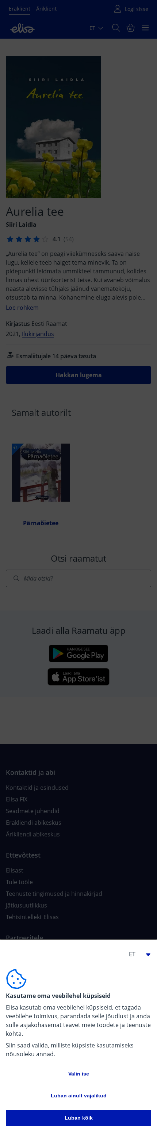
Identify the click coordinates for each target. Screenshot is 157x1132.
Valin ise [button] (78, 1074)
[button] (136, 954)
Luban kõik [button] (79, 1118)
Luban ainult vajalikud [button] (79, 1095)
